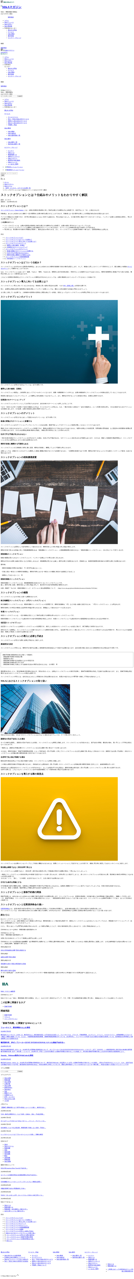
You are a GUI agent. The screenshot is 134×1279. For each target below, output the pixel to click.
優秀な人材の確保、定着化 (16, 245)
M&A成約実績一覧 (14, 135)
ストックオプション (11, 1019)
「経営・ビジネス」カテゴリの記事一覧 (17, 188)
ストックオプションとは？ (14, 237)
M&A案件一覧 (12, 142)
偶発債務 (7, 1152)
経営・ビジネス (9, 1097)
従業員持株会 (5, 908)
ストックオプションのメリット (16, 243)
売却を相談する (21, 950)
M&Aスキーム (9, 1146)
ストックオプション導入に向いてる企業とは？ (21, 241)
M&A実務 (7, 1082)
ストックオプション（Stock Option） (12, 210)
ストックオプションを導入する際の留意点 (20, 1235)
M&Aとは (11, 152)
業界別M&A (8, 1087)
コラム (6, 20)
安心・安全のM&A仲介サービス (18, 119)
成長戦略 (7, 1157)
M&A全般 (7, 1078)
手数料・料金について (39, 1265)
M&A (6, 1144)
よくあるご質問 (13, 164)
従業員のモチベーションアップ (17, 247)
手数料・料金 (12, 125)
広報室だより (8, 1095)
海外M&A (7, 1089)
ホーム (6, 182)
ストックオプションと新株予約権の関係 (20, 1237)
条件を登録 (12, 970)
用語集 (8, 63)
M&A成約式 (12, 133)
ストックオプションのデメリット (17, 249)
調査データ (8, 1093)
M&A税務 (7, 1161)
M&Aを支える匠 (9, 1099)
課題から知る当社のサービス (17, 121)
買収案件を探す (6, 964)
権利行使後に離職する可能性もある (18, 255)
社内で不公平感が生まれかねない (18, 253)
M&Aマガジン (12, 158)
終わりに (9, 1241)
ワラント (7, 1017)
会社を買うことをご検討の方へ (14, 1211)
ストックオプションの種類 (14, 1229)
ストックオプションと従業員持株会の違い (20, 1239)
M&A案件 (7, 139)
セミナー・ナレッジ (14, 38)
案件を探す (4, 970)
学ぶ (8, 61)
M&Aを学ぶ (8, 24)
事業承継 (7, 1080)
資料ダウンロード (14, 156)
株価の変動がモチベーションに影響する (20, 251)
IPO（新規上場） (69, 285)
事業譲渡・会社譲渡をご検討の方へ (16, 1209)
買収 (5, 1150)
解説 (5, 1156)
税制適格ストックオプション (16, 258)
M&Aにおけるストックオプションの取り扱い (21, 1233)
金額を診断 (4, 957)
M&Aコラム (8, 186)
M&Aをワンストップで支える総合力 (16, 1259)
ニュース (9, 59)
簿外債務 (7, 1154)
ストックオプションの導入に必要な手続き (20, 1231)
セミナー (11, 151)
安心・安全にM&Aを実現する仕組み (16, 1261)
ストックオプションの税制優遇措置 (17, 257)
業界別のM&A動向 (14, 160)
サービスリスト (13, 117)
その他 (6, 1100)
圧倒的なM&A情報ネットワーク (14, 1257)
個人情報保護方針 (127, 1271)
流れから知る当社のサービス (17, 123)
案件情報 (11, 36)
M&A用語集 (8, 26)
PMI (5, 1091)
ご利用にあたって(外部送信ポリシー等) (120, 1269)
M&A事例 (11, 34)
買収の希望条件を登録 (18, 964)
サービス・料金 (33, 1252)
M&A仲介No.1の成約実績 (12, 1255)
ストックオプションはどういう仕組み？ (19, 239)
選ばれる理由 (12, 30)
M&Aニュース (9, 22)
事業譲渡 (7, 1159)
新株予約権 (8, 1006)
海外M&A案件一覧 (14, 144)
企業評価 (7, 1084)
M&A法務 (7, 1085)
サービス (11, 32)
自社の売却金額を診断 (8, 950)
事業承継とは (12, 154)
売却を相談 (12, 957)
